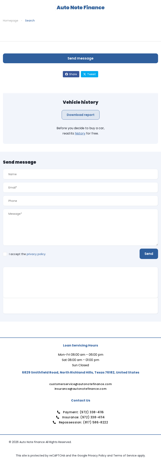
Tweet (91, 74)
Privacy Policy (97, 455)
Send (149, 253)
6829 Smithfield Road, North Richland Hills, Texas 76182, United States (80, 372)
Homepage (10, 21)
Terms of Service (125, 455)
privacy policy (36, 254)
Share (73, 74)
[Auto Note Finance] (80, 7)
